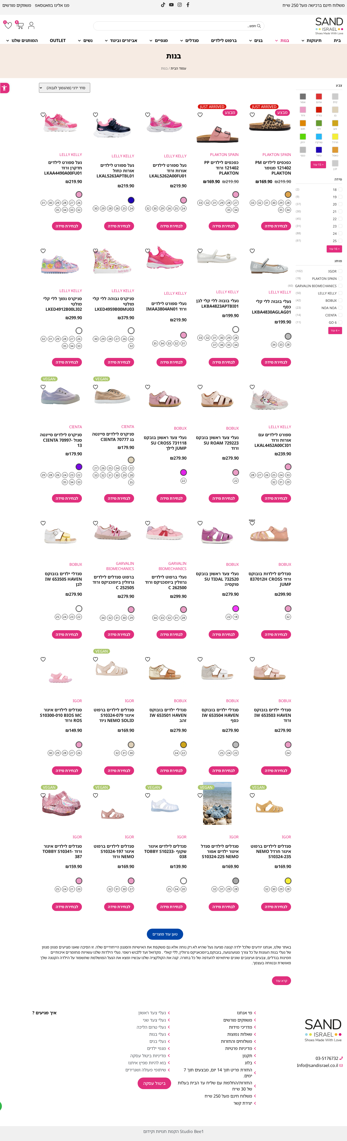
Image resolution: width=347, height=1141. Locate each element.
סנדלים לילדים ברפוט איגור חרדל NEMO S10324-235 (271, 851)
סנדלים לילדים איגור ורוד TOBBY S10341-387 (62, 851)
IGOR (129, 700)
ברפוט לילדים (224, 40)
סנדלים (192, 40)
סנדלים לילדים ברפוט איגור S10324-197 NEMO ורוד (114, 851)
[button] (165, 934)
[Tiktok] (163, 4)
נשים (88, 40)
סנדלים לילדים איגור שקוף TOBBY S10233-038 (165, 851)
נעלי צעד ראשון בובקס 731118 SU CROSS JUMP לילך (165, 443)
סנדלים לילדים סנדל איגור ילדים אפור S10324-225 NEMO (220, 851)
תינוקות (314, 40)
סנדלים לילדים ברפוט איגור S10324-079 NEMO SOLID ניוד (114, 715)
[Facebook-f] (188, 4)
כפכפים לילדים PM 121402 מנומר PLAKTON (273, 167)
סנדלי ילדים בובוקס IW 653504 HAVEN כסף (220, 715)
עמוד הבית (178, 68)
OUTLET (58, 40)
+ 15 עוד (318, 165)
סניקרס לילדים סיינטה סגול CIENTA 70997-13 (61, 440)
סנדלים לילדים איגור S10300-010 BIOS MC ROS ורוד (61, 715)
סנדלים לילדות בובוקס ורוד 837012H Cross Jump (270, 579)
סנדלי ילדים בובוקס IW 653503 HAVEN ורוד (272, 715)
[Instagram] (179, 4)
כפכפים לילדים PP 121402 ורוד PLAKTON (221, 167)
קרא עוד (281, 980)
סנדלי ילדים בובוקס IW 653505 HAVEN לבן (63, 579)
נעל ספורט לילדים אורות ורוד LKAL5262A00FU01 (167, 170)
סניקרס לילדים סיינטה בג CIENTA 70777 (113, 436)
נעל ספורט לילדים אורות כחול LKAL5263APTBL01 (115, 170)
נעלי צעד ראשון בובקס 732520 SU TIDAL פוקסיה (217, 579)
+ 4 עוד (335, 330)
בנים (258, 40)
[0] (8, 26)
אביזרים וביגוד (123, 40)
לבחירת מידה (276, 226)
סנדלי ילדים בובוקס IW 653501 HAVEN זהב (167, 715)
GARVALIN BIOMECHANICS (172, 566)
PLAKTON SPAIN (276, 154)
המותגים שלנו (25, 40)
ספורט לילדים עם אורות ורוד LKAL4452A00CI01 (272, 440)
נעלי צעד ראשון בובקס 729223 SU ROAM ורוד (217, 443)
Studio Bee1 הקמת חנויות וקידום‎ (173, 1131)
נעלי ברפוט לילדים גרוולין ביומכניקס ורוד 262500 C (165, 582)
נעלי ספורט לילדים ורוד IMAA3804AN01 (166, 306)
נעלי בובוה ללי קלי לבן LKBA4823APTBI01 (217, 303)
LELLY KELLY (175, 156)
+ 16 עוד (334, 249)
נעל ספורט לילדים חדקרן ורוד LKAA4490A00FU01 (63, 167)
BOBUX (232, 428)
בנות (284, 40)
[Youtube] (171, 4)
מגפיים (161, 40)
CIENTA (127, 426)
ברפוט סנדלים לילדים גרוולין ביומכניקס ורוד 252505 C (113, 582)
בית (337, 40)
